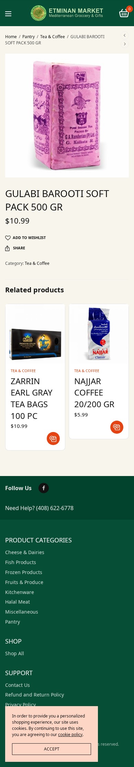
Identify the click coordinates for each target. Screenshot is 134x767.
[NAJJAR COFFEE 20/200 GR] (99, 334)
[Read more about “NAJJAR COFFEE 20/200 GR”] (116, 427)
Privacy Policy (20, 704)
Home (11, 37)
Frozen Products (23, 572)
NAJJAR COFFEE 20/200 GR (94, 392)
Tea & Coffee (52, 37)
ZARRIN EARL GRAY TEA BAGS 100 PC (32, 398)
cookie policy (70, 734)
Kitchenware (19, 592)
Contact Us (17, 685)
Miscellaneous (21, 611)
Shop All (14, 653)
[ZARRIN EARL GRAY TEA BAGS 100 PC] (35, 334)
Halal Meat (17, 601)
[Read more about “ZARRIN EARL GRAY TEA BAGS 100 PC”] (53, 438)
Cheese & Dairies (24, 552)
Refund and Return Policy (34, 694)
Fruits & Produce (24, 582)
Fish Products (20, 562)
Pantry (28, 37)
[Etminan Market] (67, 13)
